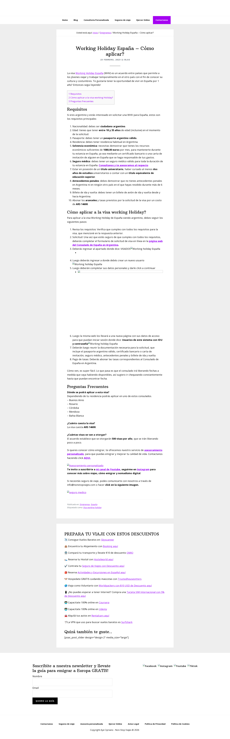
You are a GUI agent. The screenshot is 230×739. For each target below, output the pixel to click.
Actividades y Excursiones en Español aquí (102, 572)
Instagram (143, 469)
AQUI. (87, 458)
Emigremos (85, 504)
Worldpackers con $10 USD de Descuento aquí (125, 585)
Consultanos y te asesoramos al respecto (123, 165)
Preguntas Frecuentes (81, 101)
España (94, 504)
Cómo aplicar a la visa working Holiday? (91, 97)
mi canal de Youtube (108, 469)
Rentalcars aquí (100, 615)
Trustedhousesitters (129, 579)
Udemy (103, 609)
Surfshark (126, 622)
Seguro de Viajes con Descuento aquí (103, 565)
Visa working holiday (92, 507)
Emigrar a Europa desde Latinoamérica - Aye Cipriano (115, 8)
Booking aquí (110, 546)
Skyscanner (107, 539)
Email (35, 687)
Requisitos (75, 93)
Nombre (37, 676)
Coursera (104, 602)
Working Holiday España (89, 73)
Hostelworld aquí (103, 559)
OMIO (130, 552)
